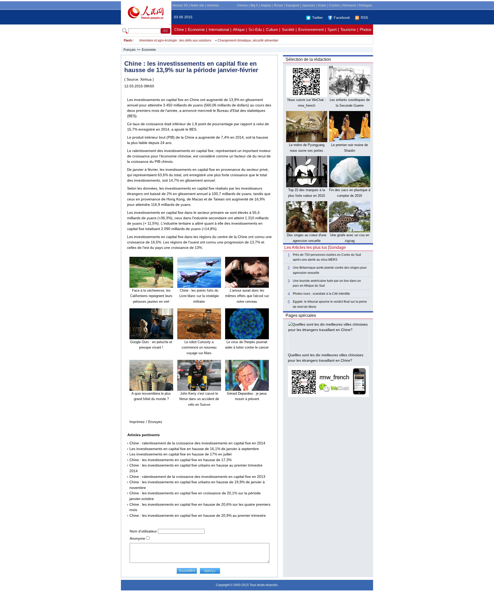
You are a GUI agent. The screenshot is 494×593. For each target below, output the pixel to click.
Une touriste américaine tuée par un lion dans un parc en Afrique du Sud (327, 283)
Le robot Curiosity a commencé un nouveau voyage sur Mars (199, 347)
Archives (213, 5)
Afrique (239, 29)
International (219, 29)
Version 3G (180, 5)
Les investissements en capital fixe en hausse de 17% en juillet (180, 454)
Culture (272, 29)
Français (129, 50)
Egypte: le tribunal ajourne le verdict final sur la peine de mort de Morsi (330, 304)
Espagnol (292, 5)
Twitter (317, 17)
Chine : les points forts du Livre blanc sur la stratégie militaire (199, 296)
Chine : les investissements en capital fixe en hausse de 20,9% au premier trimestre (197, 515)
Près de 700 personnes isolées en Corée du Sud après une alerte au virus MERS (327, 257)
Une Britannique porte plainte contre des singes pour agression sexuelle (330, 270)
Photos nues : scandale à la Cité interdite (321, 293)
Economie (196, 29)
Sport (332, 29)
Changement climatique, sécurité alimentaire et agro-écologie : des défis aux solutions (143, 40)
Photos (366, 29)
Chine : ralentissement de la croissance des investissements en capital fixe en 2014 (197, 443)
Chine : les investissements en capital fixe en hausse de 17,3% (180, 460)
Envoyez (155, 422)
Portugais (365, 5)
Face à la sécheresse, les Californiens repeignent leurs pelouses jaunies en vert (151, 296)
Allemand (349, 5)
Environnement (311, 29)
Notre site (197, 5)
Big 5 (254, 5)
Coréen (334, 5)
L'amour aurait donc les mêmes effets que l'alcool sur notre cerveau (247, 296)
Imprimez (137, 422)
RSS (364, 17)
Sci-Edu (255, 29)
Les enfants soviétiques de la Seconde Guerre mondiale (350, 105)
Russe (278, 5)
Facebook (342, 17)
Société (288, 29)
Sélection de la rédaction (308, 59)
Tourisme (348, 29)
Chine (179, 29)
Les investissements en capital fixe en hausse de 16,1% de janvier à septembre (194, 449)
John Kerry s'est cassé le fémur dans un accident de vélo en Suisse (199, 399)
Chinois (242, 5)
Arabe (322, 5)
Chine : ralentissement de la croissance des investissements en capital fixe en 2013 (197, 477)
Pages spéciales (301, 315)
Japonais (308, 5)
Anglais (266, 5)
